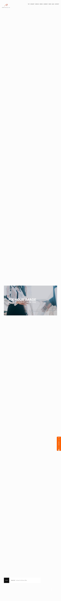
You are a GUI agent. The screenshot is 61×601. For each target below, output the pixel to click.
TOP (29, 4)
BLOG (53, 4)
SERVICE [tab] (37, 4)
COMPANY (45, 4)
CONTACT (57, 4)
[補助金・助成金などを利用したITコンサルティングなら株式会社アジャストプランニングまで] (6, 6)
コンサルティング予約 (59, 444)
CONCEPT (32, 4)
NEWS (50, 4)
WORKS (41, 4)
